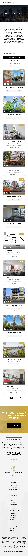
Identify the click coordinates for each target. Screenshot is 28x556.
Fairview (12, 519)
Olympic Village (13, 526)
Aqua (12, 498)
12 (11, 66)
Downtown (12, 517)
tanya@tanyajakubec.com (14, 454)
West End (12, 528)
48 (16, 66)
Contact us (14, 425)
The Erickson (14, 502)
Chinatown (12, 513)
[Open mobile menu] (25, 2)
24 (14, 66)
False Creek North (14, 522)
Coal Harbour (13, 515)
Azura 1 (12, 500)
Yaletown (12, 530)
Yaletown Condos (13, 487)
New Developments (14, 492)
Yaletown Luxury (13, 489)
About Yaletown (13, 485)
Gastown (12, 524)
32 (20, 398)
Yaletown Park (14, 504)
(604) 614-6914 (14, 453)
